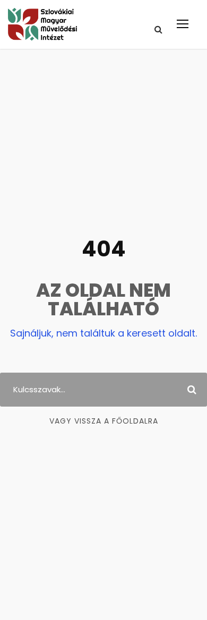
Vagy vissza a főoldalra (103, 421)
